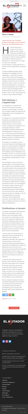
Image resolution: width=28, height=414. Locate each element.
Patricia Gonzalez (12, 298)
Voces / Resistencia (7, 397)
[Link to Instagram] (25, 412)
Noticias (18, 37)
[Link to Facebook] (20, 412)
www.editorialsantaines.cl (16, 44)
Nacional (4, 386)
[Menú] (24, 5)
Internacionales (6, 384)
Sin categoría (5, 395)
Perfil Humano (6, 391)
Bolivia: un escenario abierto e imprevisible (11, 353)
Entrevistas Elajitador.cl (8, 382)
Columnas (14, 37)
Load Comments (14, 308)
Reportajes (5, 393)
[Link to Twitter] (22, 412)
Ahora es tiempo (8, 34)
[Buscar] (20, 5)
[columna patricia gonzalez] (12, 23)
